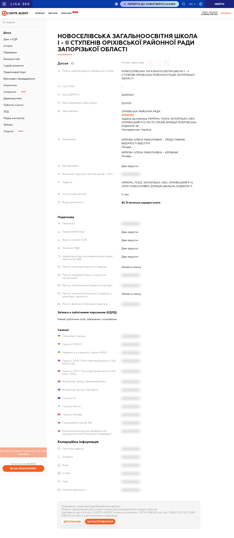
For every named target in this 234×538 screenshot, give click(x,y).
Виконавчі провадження (19, 78)
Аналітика (10, 85)
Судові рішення (13, 65)
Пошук (10, 22)
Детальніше (72, 521)
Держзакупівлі (12, 98)
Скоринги (9, 91)
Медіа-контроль (13, 118)
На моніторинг (25, 468)
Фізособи (67, 13)
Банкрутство (11, 58)
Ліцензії (8, 131)
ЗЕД (6, 111)
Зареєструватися (100, 521)
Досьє (7, 32)
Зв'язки (8, 124)
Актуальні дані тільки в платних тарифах (23, 452)
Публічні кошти (13, 104)
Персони (53, 13)
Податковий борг (14, 72)
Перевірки (10, 52)
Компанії (40, 13)
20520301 (128, 115)
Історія (7, 45)
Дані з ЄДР (10, 39)
